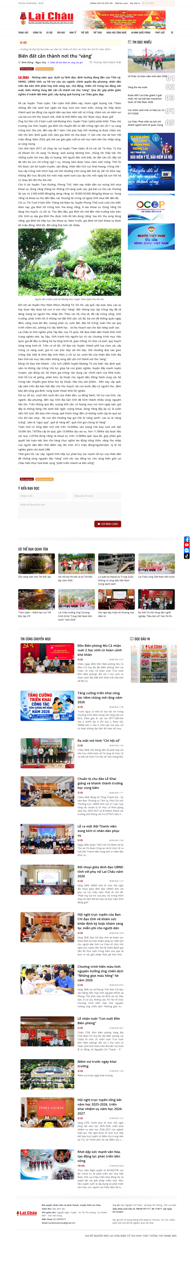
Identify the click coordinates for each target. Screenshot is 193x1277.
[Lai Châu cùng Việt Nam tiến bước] (156, 563)
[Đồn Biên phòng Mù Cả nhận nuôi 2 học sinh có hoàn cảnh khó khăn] (47, 658)
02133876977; (59, 1219)
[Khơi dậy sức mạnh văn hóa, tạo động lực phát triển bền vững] (47, 1164)
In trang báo (28, 69)
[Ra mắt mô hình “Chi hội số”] (47, 753)
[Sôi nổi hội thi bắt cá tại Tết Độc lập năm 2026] (76, 563)
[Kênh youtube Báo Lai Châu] (187, 545)
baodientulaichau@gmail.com (61, 1223)
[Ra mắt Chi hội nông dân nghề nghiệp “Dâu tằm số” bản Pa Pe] (156, 599)
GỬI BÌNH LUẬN (109, 524)
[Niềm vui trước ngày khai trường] (47, 1074)
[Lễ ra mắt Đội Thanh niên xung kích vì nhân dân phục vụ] (47, 839)
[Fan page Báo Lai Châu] (187, 539)
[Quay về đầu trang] (187, 1269)
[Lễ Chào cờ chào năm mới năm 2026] (151, 59)
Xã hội (49, 32)
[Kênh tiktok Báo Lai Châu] (187, 556)
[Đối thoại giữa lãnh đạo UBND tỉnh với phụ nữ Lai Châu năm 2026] (47, 880)
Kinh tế (73, 32)
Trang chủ (23, 32)
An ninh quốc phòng (141, 32)
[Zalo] (187, 550)
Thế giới (85, 32)
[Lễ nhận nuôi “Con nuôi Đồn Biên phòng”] (47, 1031)
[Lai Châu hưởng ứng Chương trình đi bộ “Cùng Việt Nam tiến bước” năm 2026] (76, 599)
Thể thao (97, 32)
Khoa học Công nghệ (116, 32)
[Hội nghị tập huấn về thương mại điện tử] (116, 599)
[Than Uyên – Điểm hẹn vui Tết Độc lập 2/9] (36, 599)
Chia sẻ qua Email (45, 69)
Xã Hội (23, 42)
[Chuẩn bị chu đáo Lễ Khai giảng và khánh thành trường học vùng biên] (47, 791)
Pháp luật (160, 32)
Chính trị (37, 32)
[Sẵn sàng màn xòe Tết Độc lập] (36, 563)
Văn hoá (61, 32)
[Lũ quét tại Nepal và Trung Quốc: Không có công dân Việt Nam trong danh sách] (116, 563)
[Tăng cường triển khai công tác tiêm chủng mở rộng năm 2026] (47, 706)
